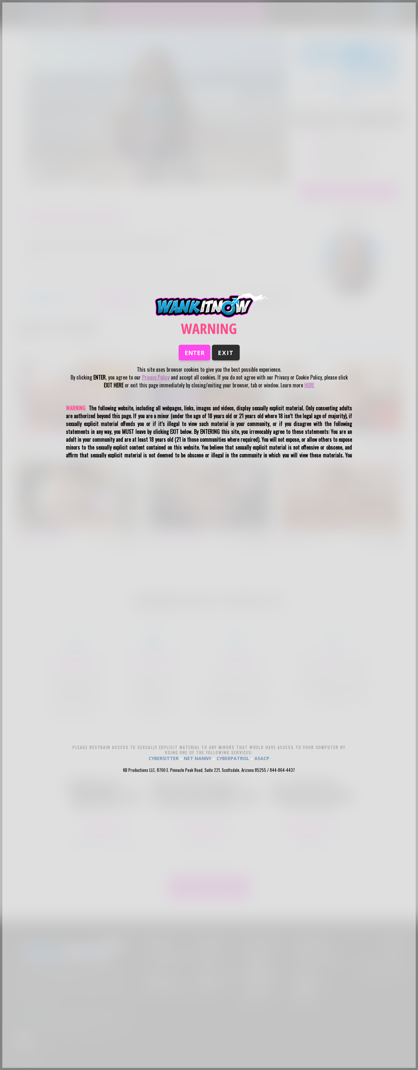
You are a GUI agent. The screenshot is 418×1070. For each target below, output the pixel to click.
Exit (226, 353)
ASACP (261, 758)
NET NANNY (197, 758)
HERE (309, 385)
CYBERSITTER (164, 758)
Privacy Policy (155, 377)
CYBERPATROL (233, 758)
